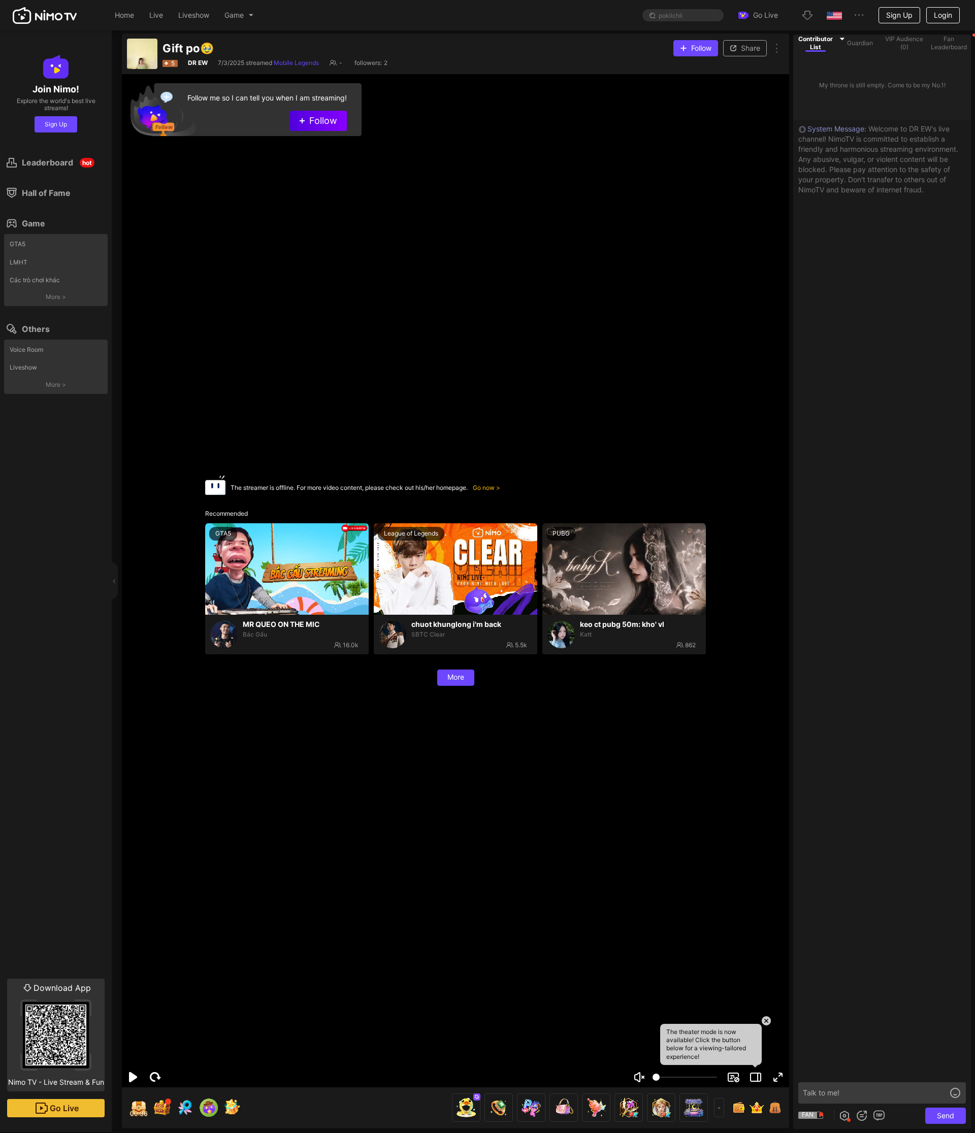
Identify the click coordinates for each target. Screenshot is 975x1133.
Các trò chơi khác (35, 280)
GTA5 (17, 244)
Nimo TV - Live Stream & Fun (56, 1034)
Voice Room (26, 349)
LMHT (18, 262)
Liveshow (23, 367)
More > (56, 297)
